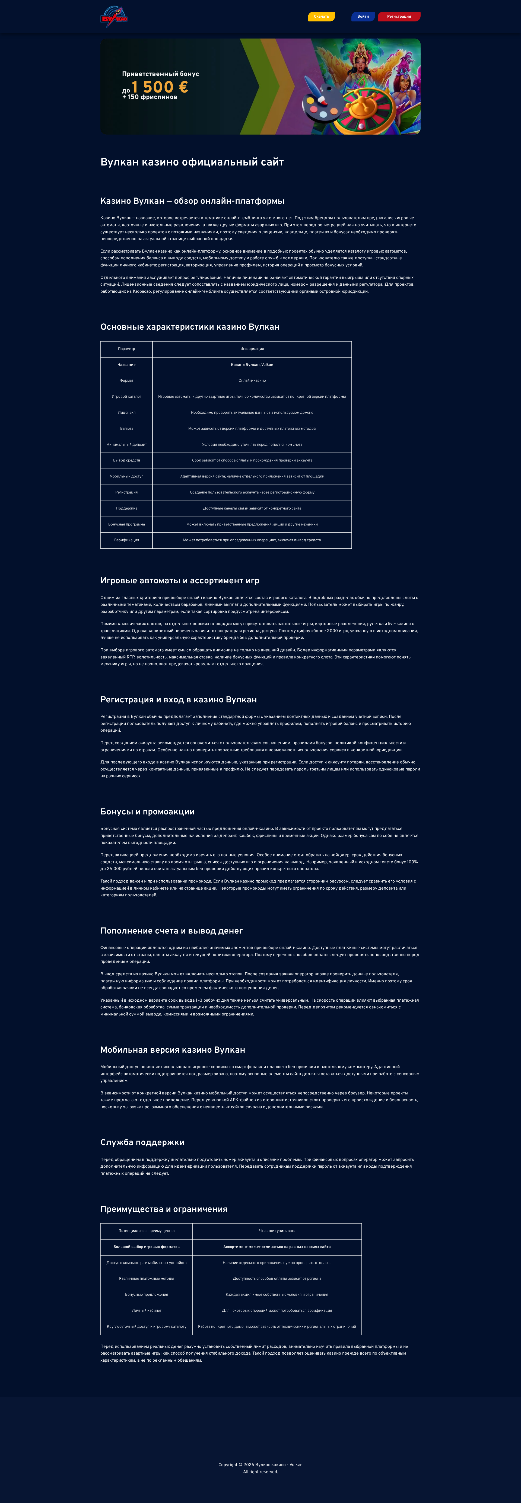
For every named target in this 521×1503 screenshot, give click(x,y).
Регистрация (399, 16)
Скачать (321, 16)
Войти (363, 16)
